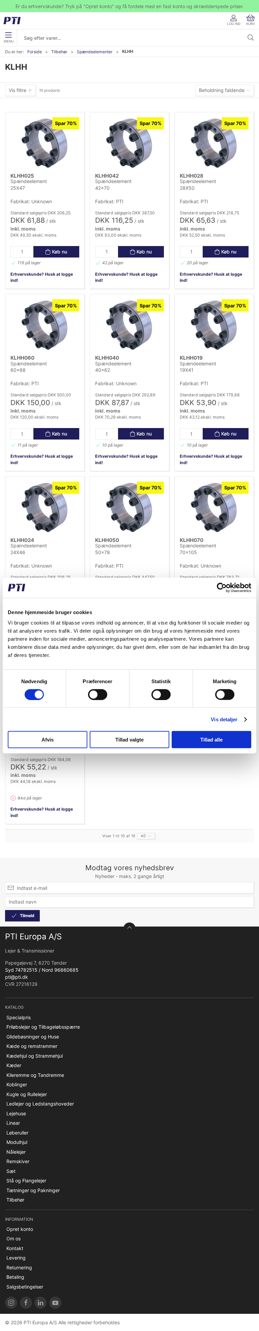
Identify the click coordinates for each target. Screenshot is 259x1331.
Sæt (11, 1171)
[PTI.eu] (11, 1303)
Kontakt (14, 1248)
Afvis (47, 740)
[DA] (14, 20)
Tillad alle (211, 740)
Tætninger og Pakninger (33, 1190)
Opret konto (19, 1229)
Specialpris (18, 1017)
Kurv (250, 24)
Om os (13, 1238)
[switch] (97, 694)
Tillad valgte (129, 740)
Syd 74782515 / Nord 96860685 (42, 970)
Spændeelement (28, 181)
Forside (34, 51)
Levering (16, 1258)
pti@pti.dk (16, 977)
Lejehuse (16, 1113)
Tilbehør (59, 51)
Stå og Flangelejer (26, 1180)
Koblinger (16, 1084)
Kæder (13, 1065)
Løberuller (17, 1133)
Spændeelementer (95, 51)
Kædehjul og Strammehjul (34, 1056)
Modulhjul (16, 1142)
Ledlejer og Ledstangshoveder (40, 1104)
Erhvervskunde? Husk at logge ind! (41, 277)
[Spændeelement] (44, 143)
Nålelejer (16, 1152)
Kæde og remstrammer (31, 1046)
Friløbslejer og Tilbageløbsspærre (43, 1027)
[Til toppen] (129, 928)
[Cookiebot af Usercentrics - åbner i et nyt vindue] (221, 587)
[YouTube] (55, 1303)
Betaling (15, 1277)
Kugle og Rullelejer (26, 1094)
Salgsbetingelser (24, 1287)
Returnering (19, 1267)
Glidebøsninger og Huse (32, 1036)
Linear (13, 1123)
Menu (8, 41)
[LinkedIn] (40, 1303)
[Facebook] (26, 1303)
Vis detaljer (224, 719)
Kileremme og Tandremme (35, 1075)
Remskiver (17, 1161)
